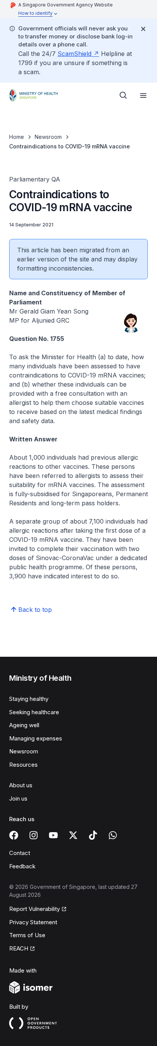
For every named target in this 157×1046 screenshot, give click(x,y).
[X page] (73, 835)
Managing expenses (35, 738)
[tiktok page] (93, 835)
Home (16, 137)
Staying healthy (28, 698)
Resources (23, 764)
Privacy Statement (33, 922)
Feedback (22, 866)
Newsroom (48, 137)
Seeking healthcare (34, 712)
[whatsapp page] (112, 835)
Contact (19, 853)
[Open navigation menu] (143, 95)
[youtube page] (53, 835)
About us (20, 785)
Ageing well (24, 725)
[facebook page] (13, 835)
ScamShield (74, 53)
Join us (18, 798)
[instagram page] (33, 835)
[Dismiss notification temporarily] (143, 29)
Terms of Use (27, 935)
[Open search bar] (123, 95)
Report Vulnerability (34, 908)
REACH (18, 948)
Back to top (35, 609)
